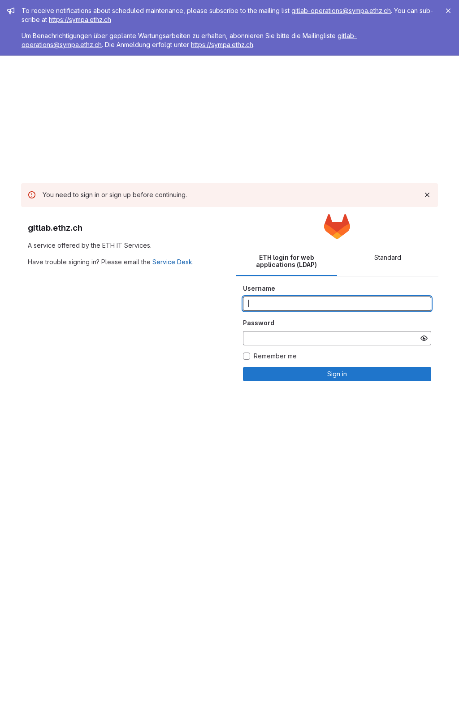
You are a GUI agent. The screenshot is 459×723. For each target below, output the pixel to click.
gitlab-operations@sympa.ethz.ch (341, 10)
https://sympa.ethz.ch (80, 19)
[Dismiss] (427, 194)
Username (259, 288)
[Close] (448, 10)
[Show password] (424, 338)
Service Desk (172, 262)
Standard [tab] (387, 257)
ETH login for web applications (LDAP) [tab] (286, 261)
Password (258, 323)
